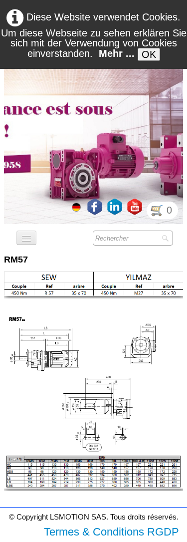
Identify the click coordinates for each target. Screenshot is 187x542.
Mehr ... (117, 53)
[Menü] (26, 238)
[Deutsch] (77, 206)
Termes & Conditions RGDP (111, 532)
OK (149, 54)
